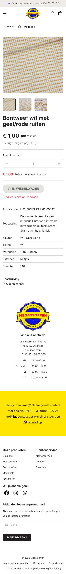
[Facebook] (6, 493)
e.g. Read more (33, 349)
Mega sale (29, 26)
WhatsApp (35, 422)
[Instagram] (16, 493)
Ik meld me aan (17, 537)
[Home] (19, 26)
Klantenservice (44, 455)
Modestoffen (10, 461)
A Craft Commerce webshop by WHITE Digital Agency (33, 568)
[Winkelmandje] (60, 13)
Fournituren (9, 478)
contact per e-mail (30, 416)
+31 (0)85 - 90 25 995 (33, 354)
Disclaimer (38, 563)
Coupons (8, 455)
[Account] (52, 13)
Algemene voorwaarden (16, 563)
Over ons (41, 467)
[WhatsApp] (25, 493)
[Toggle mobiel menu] (4, 13)
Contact (40, 461)
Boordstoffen (10, 467)
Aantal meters (11, 155)
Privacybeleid (56, 563)
